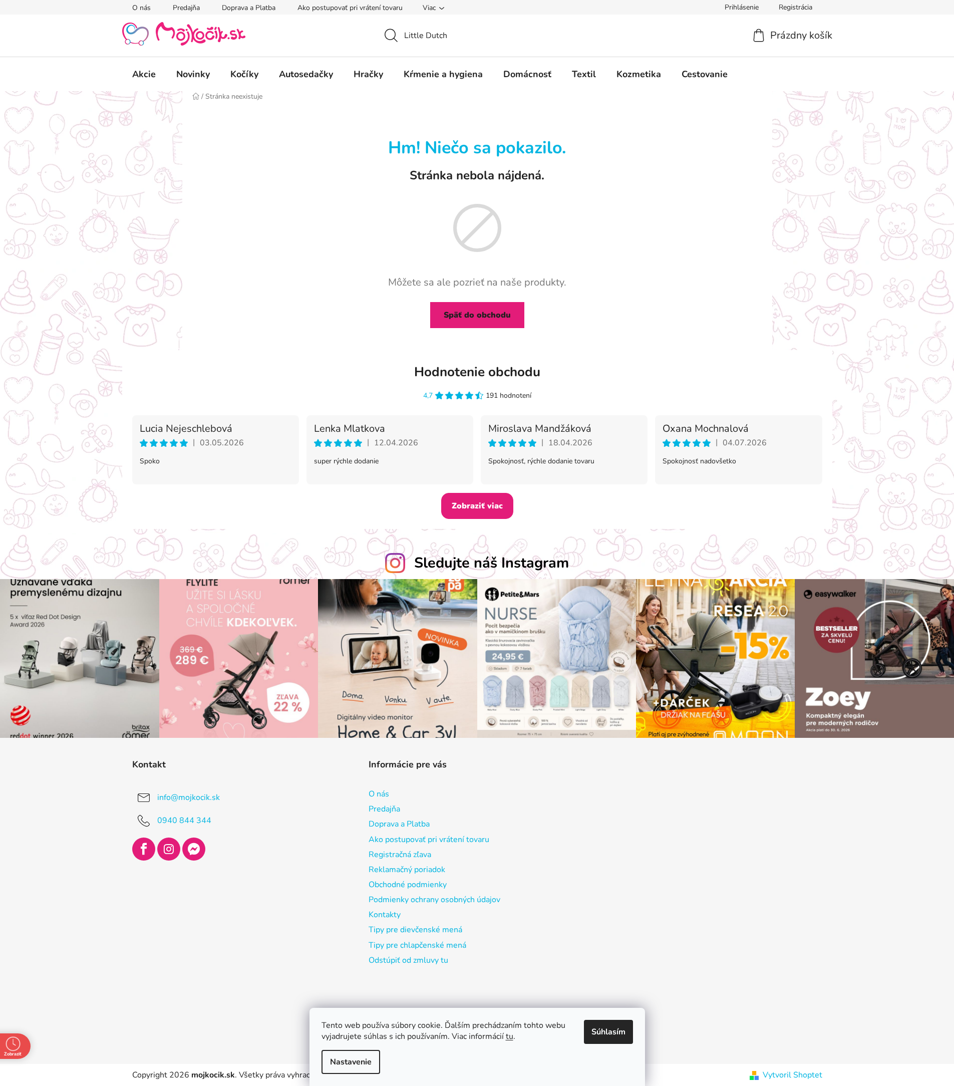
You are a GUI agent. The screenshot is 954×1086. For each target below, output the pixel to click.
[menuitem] (144, 74)
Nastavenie (351, 1061)
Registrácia (795, 7)
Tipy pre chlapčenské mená (417, 945)
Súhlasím (608, 1031)
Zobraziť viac (477, 505)
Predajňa (186, 8)
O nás (141, 8)
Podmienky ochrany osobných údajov (434, 899)
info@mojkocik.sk (188, 797)
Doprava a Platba (248, 8)
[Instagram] (168, 849)
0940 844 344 (184, 820)
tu (509, 1036)
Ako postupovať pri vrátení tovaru (350, 8)
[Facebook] (143, 849)
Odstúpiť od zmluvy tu (408, 960)
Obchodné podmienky (408, 884)
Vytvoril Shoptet (792, 1074)
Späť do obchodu (477, 315)
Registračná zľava (400, 854)
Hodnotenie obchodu (477, 372)
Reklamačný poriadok (407, 869)
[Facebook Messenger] (193, 849)
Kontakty (385, 914)
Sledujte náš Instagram (491, 563)
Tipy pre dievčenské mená (415, 929)
